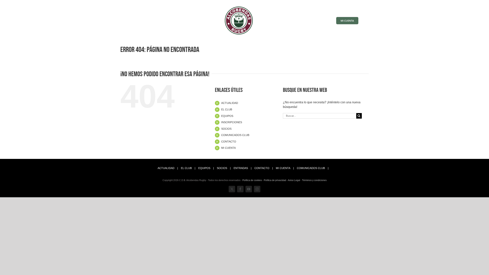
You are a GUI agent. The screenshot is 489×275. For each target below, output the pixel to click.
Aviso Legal (294, 180)
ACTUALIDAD (229, 102)
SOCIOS (226, 128)
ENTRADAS (241, 168)
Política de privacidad (275, 180)
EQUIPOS (227, 115)
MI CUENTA (228, 147)
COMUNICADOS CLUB (235, 135)
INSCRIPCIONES (231, 122)
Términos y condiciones (314, 180)
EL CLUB (226, 109)
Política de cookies (252, 180)
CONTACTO (228, 141)
